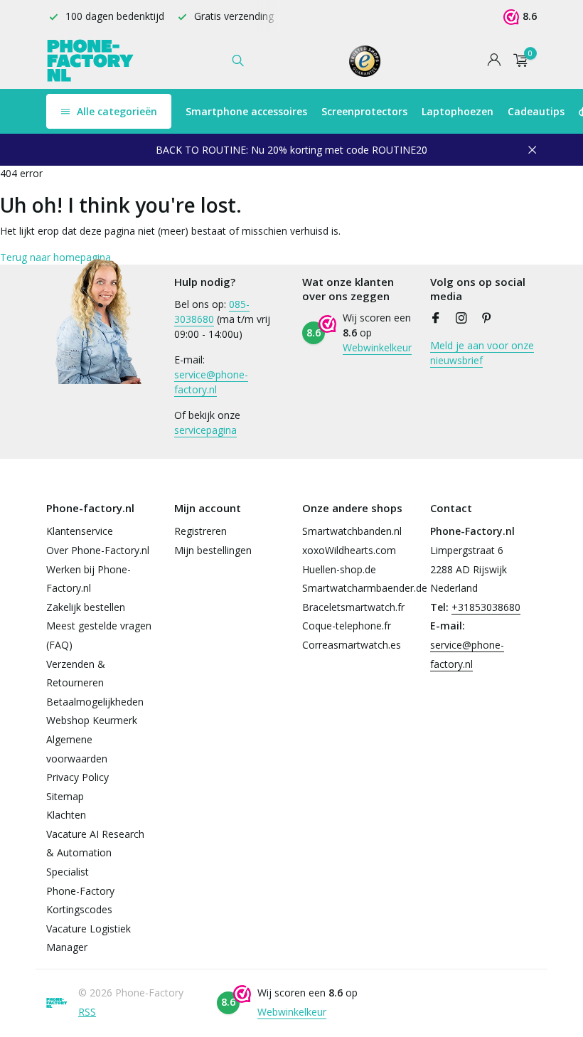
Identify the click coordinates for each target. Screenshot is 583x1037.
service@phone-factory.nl (211, 382)
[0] (517, 61)
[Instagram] (461, 318)
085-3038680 (212, 311)
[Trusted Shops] (365, 60)
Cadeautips (536, 111)
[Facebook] (436, 318)
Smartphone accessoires (246, 111)
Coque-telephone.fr (346, 625)
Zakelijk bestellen (85, 607)
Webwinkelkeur (377, 347)
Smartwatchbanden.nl (352, 531)
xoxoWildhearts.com (349, 550)
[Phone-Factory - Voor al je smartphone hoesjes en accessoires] (90, 60)
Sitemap (65, 796)
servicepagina (205, 430)
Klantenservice (79, 531)
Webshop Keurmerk (91, 720)
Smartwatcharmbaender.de (364, 588)
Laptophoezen (457, 111)
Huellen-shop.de (339, 569)
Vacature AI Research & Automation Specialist (95, 852)
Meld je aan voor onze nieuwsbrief (482, 353)
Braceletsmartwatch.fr (353, 607)
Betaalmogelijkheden (95, 701)
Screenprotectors (364, 111)
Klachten (66, 814)
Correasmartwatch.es (351, 645)
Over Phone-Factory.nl (97, 550)
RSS (87, 1012)
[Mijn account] (494, 61)
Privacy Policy (77, 777)
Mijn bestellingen (213, 550)
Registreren (200, 531)
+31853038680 (485, 607)
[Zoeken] (238, 60)
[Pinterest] (487, 318)
